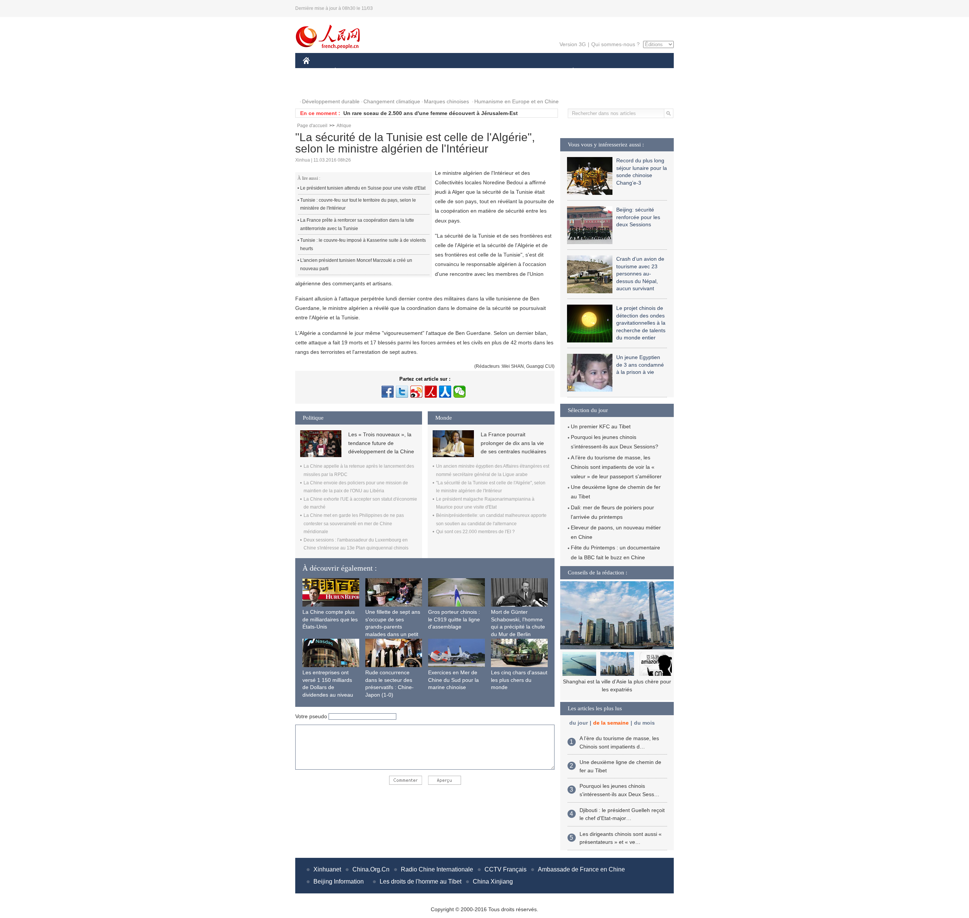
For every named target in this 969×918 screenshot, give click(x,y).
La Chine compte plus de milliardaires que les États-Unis (330, 619)
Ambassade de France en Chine (581, 869)
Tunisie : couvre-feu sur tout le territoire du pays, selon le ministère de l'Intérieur (358, 204)
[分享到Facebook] (388, 392)
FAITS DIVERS (527, 71)
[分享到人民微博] (431, 392)
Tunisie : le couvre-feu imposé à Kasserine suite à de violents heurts (363, 244)
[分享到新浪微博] (416, 392)
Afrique (344, 125)
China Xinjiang (493, 881)
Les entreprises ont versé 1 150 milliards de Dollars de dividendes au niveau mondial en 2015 (327, 687)
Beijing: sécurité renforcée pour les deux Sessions (638, 217)
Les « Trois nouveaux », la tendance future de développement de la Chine (381, 442)
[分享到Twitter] (402, 392)
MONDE (384, 71)
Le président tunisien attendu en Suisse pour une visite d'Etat (362, 188)
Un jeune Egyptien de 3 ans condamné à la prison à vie (640, 364)
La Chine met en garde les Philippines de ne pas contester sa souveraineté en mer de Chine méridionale (354, 523)
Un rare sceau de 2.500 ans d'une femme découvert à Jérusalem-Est (430, 113)
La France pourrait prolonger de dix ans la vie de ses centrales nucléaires (513, 442)
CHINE (316, 71)
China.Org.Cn (370, 869)
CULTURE (485, 71)
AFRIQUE (416, 71)
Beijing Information (338, 881)
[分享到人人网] (445, 392)
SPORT (599, 71)
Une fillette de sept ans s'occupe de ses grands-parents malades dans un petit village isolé (392, 626)
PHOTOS (319, 86)
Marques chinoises (446, 101)
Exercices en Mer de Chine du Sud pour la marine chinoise (453, 679)
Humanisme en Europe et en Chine (516, 101)
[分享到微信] (459, 392)
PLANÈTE (569, 71)
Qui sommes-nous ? (615, 44)
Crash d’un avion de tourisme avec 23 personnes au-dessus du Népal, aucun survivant (640, 273)
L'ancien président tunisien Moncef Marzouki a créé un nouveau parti (356, 264)
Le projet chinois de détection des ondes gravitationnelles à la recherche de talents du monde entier (640, 323)
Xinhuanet (327, 869)
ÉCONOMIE (349, 71)
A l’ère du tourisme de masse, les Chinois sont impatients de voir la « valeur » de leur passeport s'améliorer (616, 466)
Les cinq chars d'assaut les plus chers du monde (519, 679)
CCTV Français (505, 869)
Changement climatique (391, 101)
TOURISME (632, 71)
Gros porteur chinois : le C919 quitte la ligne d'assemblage (454, 619)
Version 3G (572, 44)
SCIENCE (451, 71)
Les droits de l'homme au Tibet (420, 881)
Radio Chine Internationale (437, 869)
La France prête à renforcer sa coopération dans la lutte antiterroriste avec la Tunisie (357, 224)
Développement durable (331, 101)
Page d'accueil (312, 125)
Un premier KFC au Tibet (601, 426)
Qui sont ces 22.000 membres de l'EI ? (475, 531)
